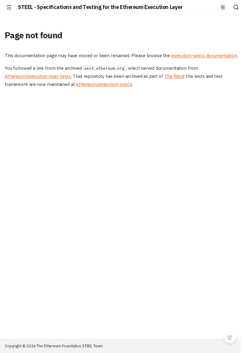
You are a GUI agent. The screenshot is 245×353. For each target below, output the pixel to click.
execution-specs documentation (204, 55)
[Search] (236, 7)
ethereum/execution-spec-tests (38, 76)
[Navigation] (9, 7)
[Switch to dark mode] (223, 7)
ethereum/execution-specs (104, 84)
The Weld (174, 76)
